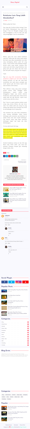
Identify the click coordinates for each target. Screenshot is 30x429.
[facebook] (4, 282)
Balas (6, 224)
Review (15, 336)
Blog (8, 13)
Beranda (4, 13)
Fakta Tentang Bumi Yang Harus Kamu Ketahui (18, 289)
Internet (15, 326)
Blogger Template (23, 427)
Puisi (15, 334)
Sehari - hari (15, 338)
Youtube (15, 345)
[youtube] (25, 282)
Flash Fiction (15, 324)
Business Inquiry (9, 425)
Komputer (15, 330)
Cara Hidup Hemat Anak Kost (14, 295)
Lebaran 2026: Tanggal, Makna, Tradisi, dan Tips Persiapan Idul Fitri (18, 188)
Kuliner (15, 332)
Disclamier (16, 425)
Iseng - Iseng (15, 328)
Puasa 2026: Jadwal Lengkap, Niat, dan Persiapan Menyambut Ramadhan (18, 194)
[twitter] (11, 282)
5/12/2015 (6, 239)
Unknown (7, 215)
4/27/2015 (10, 229)
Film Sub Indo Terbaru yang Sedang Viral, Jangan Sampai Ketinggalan (18, 407)
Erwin (6, 20)
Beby (6, 237)
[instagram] (18, 282)
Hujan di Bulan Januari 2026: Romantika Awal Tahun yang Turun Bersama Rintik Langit (18, 200)
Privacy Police (22, 425)
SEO (15, 340)
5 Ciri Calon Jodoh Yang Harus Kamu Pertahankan (15, 302)
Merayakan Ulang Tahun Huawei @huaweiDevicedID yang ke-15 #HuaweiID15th (17, 313)
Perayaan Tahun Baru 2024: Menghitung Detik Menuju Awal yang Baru (17, 413)
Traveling (15, 342)
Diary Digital (15, 2)
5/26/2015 (10, 247)
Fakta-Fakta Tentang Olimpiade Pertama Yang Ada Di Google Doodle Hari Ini (17, 307)
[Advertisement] (15, 373)
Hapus (9, 224)
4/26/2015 (6, 216)
